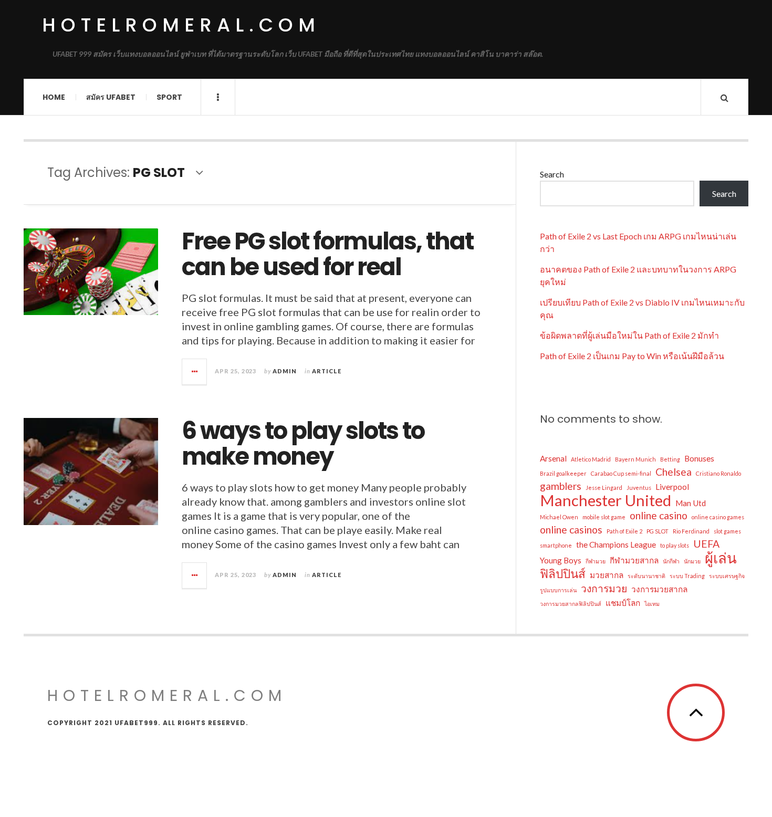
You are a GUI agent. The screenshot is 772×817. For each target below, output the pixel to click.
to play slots (674, 545)
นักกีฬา (671, 561)
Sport (169, 97)
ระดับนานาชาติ (646, 575)
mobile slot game (603, 517)
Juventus (639, 487)
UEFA (706, 544)
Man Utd (690, 503)
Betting (670, 459)
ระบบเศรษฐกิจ (727, 575)
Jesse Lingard (604, 487)
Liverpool (672, 486)
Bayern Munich (635, 459)
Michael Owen (559, 517)
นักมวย (692, 561)
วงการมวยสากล (659, 589)
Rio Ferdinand (691, 531)
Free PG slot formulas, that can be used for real (327, 254)
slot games (727, 531)
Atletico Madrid (591, 459)
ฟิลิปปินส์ (563, 574)
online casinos (571, 529)
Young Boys (560, 560)
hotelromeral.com (181, 25)
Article (326, 371)
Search (552, 174)
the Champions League (616, 544)
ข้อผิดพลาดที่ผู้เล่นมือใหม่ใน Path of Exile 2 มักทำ (629, 335)
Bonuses (699, 458)
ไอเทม (652, 603)
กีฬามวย (596, 561)
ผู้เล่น (721, 558)
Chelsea (673, 472)
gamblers (560, 486)
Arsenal (553, 458)
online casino (658, 515)
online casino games (718, 517)
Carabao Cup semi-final (621, 473)
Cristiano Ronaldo (718, 473)
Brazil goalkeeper (563, 473)
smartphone (556, 545)
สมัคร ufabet (110, 97)
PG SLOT (657, 531)
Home (54, 97)
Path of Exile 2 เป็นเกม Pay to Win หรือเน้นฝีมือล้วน (632, 356)
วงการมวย (604, 588)
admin (285, 371)
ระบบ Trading (687, 575)
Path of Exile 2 (624, 531)
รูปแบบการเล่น (558, 589)
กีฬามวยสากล (634, 560)
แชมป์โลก (623, 602)
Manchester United (605, 500)
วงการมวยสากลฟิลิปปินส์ (570, 603)
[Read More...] (194, 371)
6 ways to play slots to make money (303, 444)
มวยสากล (606, 575)
